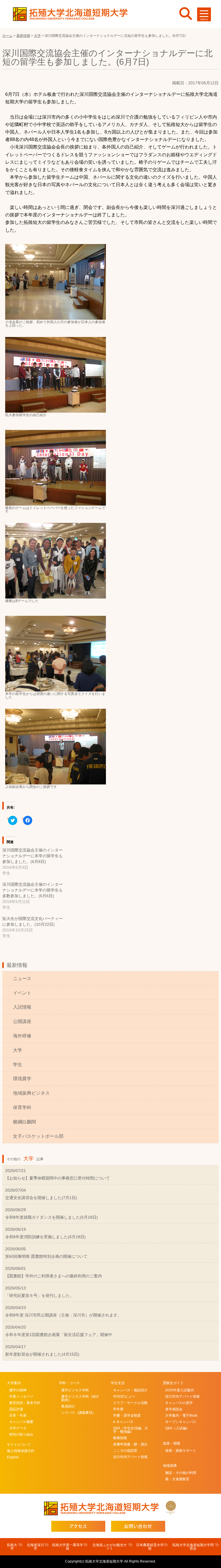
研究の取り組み (21, 1434)
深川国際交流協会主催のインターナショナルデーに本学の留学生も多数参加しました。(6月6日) (32, 890)
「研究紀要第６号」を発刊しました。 (39, 1295)
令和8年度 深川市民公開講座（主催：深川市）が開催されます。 (63, 1315)
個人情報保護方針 (21, 1451)
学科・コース (69, 1383)
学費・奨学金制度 (127, 1415)
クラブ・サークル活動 (130, 1403)
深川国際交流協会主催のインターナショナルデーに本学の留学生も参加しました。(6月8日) (32, 856)
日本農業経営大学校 (150, 1546)
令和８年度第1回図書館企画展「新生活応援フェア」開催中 (58, 1334)
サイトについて (19, 1445)
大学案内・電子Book (181, 1415)
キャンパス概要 (21, 1422)
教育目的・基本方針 (24, 1403)
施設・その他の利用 (180, 1473)
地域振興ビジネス (31, 1093)
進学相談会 (173, 1409)
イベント (22, 992)
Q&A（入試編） (177, 1428)
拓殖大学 (12, 1546)
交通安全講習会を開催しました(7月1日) (41, 1197)
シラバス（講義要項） (78, 1413)
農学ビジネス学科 (75, 1390)
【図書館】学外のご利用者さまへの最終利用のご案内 (53, 1276)
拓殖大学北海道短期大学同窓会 (193, 1546)
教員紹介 (68, 1406)
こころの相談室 (125, 1451)
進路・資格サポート (180, 1451)
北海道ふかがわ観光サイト (109, 1546)
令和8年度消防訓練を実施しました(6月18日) (45, 1236)
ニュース (22, 978)
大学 (17, 1050)
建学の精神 (17, 1390)
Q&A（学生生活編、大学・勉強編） (130, 1430)
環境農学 (22, 1078)
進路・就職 (171, 1443)
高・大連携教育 (177, 1479)
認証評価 (16, 1409)
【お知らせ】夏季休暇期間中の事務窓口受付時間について (57, 1178)
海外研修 (22, 1035)
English (13, 1457)
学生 (17, 1064)
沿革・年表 (17, 1415)
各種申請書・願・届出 (130, 1444)
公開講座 (22, 1021)
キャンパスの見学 (179, 1403)
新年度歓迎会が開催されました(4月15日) (42, 1354)
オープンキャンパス (180, 1422)
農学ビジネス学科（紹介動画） (80, 1398)
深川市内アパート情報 (130, 1457)
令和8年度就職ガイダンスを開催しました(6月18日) (51, 1217)
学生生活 (118, 1383)
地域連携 (170, 1466)
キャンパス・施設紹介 (130, 1390)
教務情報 (120, 1438)
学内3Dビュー (124, 1396)
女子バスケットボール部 (38, 1136)
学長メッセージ (21, 1396)
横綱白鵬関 (24, 1121)
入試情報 (22, 1007)
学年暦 (118, 1409)
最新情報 (17, 965)
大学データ (17, 1428)
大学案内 (14, 1383)
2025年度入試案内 (179, 1390)
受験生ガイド (173, 1383)
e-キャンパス (123, 1422)
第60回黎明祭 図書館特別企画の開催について (46, 1256)
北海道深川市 (35, 1546)
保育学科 (22, 1107)
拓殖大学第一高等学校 (67, 1546)
